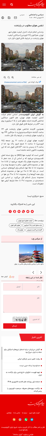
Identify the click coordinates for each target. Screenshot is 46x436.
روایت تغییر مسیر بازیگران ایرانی (29, 359)
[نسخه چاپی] (2, 17)
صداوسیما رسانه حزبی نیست (30, 365)
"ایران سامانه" (18, 434)
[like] (13, 277)
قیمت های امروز (34, 413)
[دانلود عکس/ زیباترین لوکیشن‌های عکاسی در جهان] (31, 253)
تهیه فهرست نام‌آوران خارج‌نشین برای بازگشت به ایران (24, 373)
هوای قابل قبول (15, 225)
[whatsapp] (22, 211)
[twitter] (27, 211)
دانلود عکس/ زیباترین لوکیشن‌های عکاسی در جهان (29, 264)
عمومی (22, 15)
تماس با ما (16, 413)
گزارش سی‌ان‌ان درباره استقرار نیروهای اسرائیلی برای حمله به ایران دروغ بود (23, 351)
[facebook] (9, 211)
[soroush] (14, 211)
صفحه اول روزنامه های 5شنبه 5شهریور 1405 (24, 381)
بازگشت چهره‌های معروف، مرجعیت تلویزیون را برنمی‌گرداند (24, 389)
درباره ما (24, 413)
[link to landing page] (36, 4)
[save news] (8, 17)
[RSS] (14, 419)
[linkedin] (18, 211)
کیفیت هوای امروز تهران (25, 221)
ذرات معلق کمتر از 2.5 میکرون (33, 225)
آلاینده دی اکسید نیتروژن (34, 230)
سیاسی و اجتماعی (36, 14)
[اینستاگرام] (20, 419)
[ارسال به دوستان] (15, 17)
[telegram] (33, 211)
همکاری (9, 413)
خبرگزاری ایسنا (33, 196)
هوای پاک (20, 230)
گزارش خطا (4, 277)
